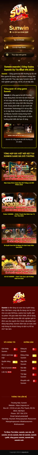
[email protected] (21, 416)
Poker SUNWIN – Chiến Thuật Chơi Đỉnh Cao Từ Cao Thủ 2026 (19, 215)
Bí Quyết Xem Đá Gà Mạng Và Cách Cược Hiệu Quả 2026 (19, 246)
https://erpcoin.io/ (22, 405)
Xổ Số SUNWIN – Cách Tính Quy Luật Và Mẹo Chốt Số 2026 (19, 277)
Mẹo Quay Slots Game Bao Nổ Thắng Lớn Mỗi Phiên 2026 (19, 184)
